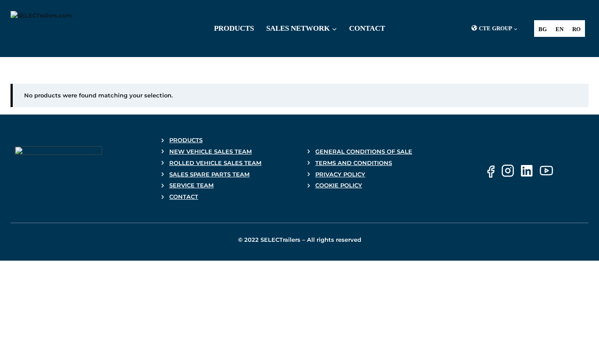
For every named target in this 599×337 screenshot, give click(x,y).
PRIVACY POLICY (340, 174)
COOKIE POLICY (338, 185)
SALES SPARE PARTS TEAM (209, 174)
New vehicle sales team (210, 151)
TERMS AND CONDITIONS (353, 162)
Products (234, 28)
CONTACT (183, 196)
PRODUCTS (186, 139)
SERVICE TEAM (191, 185)
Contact (367, 28)
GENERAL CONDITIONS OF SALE (363, 151)
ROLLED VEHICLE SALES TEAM (215, 162)
